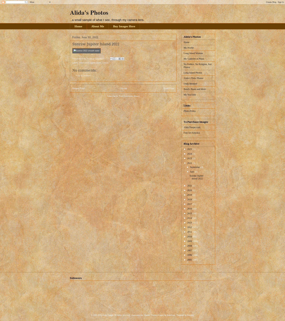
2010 (190, 236)
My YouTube (190, 94)
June (192, 171)
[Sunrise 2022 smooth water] (86, 51)
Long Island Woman (193, 53)
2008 (190, 246)
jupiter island (95, 63)
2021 (190, 185)
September (195, 167)
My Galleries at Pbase (194, 58)
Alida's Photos (89, 12)
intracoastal (84, 63)
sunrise (105, 63)
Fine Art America (192, 133)
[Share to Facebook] (119, 58)
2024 (190, 153)
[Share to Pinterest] (122, 58)
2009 (190, 241)
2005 (190, 259)
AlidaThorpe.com (192, 127)
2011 (190, 232)
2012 (190, 227)
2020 (190, 190)
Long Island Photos (193, 72)
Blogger (190, 315)
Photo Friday (190, 111)
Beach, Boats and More (195, 89)
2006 (190, 255)
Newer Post (78, 88)
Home (78, 26)
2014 (190, 218)
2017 (190, 204)
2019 (190, 195)
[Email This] (111, 58)
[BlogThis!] (114, 58)
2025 (190, 149)
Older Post (168, 88)
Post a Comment (83, 76)
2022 (190, 163)
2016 (190, 208)
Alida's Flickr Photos (193, 78)
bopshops (171, 315)
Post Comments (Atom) (129, 96)
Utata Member (190, 83)
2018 (190, 199)
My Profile (189, 47)
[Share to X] (116, 58)
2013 (190, 222)
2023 (190, 158)
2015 (190, 213)
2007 (190, 250)
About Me (97, 26)
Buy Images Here (124, 26)
